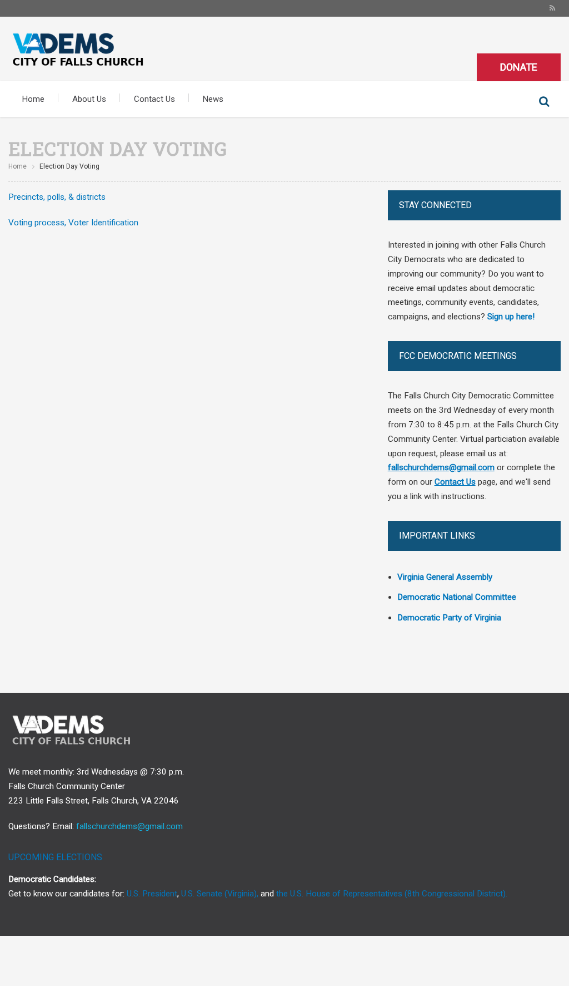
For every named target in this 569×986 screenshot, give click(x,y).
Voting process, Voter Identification (73, 223)
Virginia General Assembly (444, 577)
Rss (552, 8)
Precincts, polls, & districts (57, 197)
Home (33, 99)
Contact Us (154, 99)
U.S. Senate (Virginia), (219, 894)
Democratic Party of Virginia (449, 618)
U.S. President (152, 894)
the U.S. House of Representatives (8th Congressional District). (391, 894)
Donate (518, 67)
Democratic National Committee (456, 597)
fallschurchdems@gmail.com (129, 826)
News (213, 99)
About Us (89, 99)
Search (544, 101)
